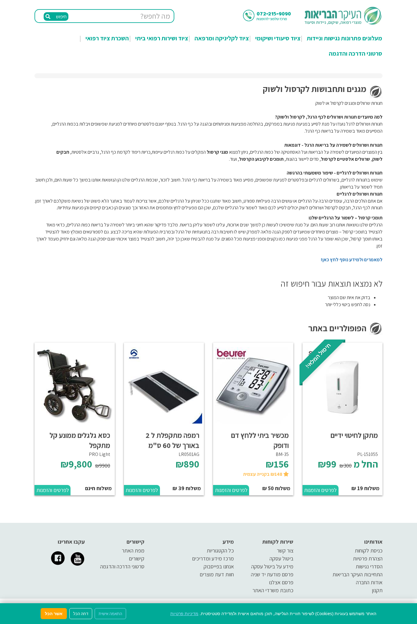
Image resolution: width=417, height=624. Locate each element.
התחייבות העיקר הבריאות (357, 574)
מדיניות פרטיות (184, 613)
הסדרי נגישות (369, 566)
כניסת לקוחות (369, 550)
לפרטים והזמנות (320, 490)
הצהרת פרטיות (368, 558)
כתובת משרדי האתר (272, 590)
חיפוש (61, 16)
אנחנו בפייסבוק (219, 566)
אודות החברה (369, 582)
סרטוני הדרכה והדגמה (355, 53)
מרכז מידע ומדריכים (213, 558)
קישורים (136, 558)
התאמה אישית (110, 613)
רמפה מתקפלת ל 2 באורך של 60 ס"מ (172, 440)
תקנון (377, 590)
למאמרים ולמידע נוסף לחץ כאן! (352, 259)
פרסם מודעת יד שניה (272, 574)
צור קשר (285, 550)
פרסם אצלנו (281, 582)
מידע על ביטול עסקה (272, 566)
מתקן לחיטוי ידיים (354, 435)
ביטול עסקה (281, 558)
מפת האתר (133, 550)
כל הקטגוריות (220, 550)
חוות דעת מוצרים (217, 574)
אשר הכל (54, 613)
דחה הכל (80, 613)
